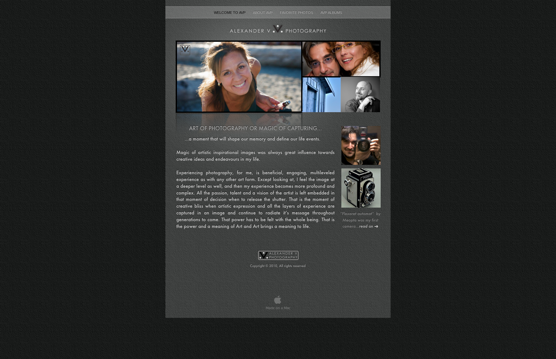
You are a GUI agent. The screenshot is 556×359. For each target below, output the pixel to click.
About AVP (263, 12)
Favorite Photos (297, 12)
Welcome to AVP (230, 12)
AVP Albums (331, 12)
